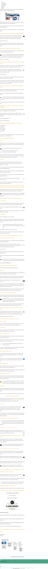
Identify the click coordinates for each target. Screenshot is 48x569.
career (13, 452)
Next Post (2, 535)
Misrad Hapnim (2, 157)
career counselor (20, 483)
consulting (18, 409)
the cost (8, 323)
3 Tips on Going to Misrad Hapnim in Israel (15, 548)
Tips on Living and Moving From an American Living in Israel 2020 (9, 544)
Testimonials (3, 5)
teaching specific (13, 440)
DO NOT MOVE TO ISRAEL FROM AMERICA (20, 549)
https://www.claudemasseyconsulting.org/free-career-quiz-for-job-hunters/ (12, 526)
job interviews (2, 286)
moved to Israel (5, 189)
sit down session (18, 451)
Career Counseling (3, 4)
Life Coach (16, 479)
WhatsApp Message (16, 568)
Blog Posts (2, 6)
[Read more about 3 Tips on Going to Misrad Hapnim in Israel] (15, 544)
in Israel (14, 418)
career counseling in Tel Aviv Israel (20, 488)
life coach (16, 483)
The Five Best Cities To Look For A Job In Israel (4, 546)
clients (2, 424)
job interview (6, 457)
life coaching (12, 488)
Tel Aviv (9, 430)
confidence (1, 462)
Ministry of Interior (13, 109)
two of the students (9, 445)
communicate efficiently (10, 462)
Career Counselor (21, 478)
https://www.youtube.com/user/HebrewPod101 (5, 183)
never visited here (10, 43)
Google (1, 208)
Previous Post (2, 534)
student (5, 461)
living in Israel (15, 29)
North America (12, 70)
